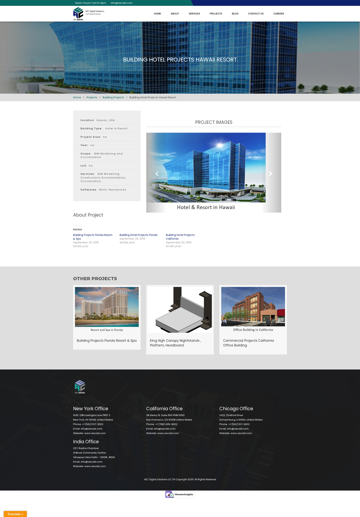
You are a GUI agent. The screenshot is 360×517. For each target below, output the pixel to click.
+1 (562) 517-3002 (92, 424)
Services (194, 13)
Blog (235, 13)
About (175, 13)
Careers (278, 13)
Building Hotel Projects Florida (139, 235)
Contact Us (256, 13)
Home (157, 13)
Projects (216, 13)
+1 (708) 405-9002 (166, 424)
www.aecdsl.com (95, 433)
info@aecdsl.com (91, 428)
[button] (156, 173)
